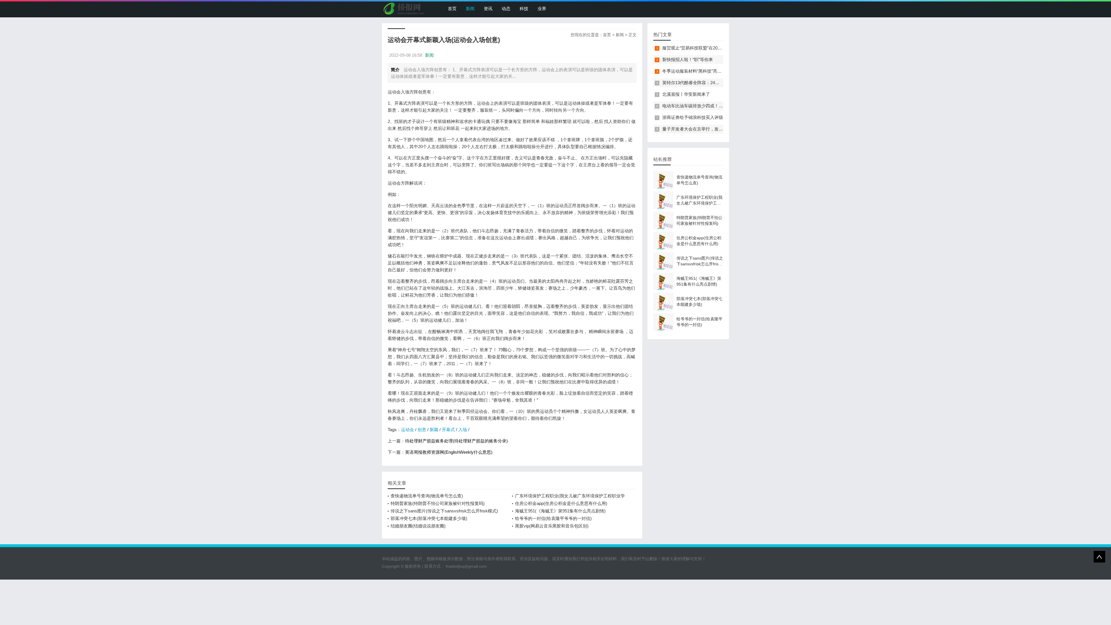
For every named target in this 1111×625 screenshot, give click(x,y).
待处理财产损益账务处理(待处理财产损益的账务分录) (456, 440)
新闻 (470, 8)
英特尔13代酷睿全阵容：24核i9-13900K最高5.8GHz (712, 82)
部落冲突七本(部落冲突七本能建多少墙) (429, 518)
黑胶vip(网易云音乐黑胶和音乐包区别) (551, 525)
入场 (462, 429)
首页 (452, 8)
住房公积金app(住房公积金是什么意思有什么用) (561, 503)
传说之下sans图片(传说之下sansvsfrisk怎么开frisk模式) (444, 510)
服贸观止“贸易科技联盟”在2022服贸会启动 (703, 47)
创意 (421, 429)
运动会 (407, 429)
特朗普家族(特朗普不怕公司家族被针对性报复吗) (438, 503)
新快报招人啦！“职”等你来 (687, 59)
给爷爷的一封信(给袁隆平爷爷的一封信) (553, 518)
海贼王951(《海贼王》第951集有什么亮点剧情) (560, 510)
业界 (542, 8)
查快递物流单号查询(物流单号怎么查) (427, 495)
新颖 (434, 429)
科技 (524, 8)
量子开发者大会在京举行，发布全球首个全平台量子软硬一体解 (723, 128)
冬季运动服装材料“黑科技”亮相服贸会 (698, 71)
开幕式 (448, 429)
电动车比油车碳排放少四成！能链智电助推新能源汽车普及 (718, 105)
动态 (506, 8)
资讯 (488, 8)
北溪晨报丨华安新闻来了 (686, 94)
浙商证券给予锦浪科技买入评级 (692, 117)
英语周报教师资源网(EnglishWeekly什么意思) (448, 452)
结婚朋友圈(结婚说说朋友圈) (418, 525)
